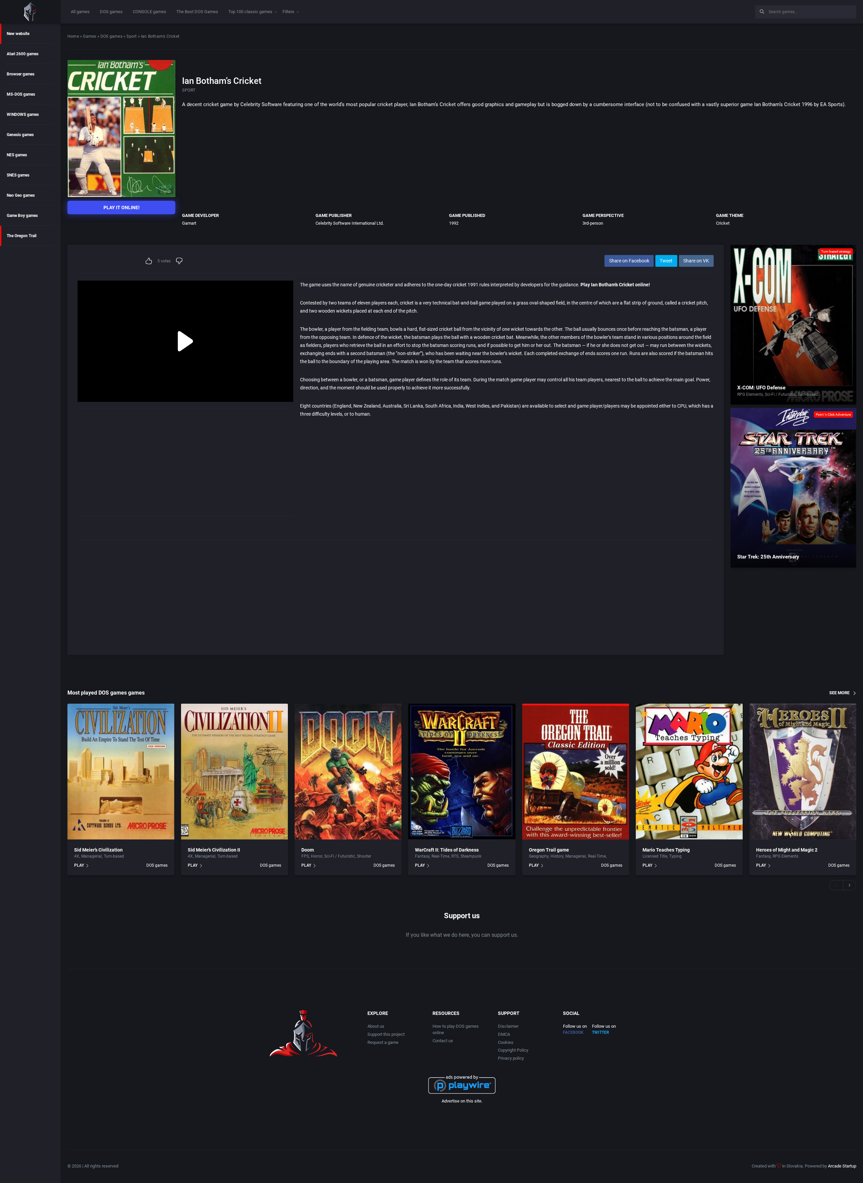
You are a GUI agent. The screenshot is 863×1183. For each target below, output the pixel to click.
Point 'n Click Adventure (833, 414)
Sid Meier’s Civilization (98, 850)
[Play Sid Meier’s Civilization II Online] (234, 772)
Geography (538, 856)
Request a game (382, 1042)
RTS (454, 856)
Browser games (20, 74)
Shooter (364, 856)
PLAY (79, 865)
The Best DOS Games (197, 11)
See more (839, 692)
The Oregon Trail (21, 235)
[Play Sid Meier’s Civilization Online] (120, 772)
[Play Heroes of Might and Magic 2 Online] (802, 772)
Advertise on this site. (462, 1101)
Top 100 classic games (250, 11)
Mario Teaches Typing (666, 850)
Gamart (189, 223)
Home (73, 36)
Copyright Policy (513, 1050)
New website (18, 33)
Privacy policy (511, 1058)
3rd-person (593, 223)
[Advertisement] (694, 10)
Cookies (505, 1042)
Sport (131, 36)
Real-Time (440, 856)
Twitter (600, 1032)
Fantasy (422, 856)
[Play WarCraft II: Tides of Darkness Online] (461, 772)
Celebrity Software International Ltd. (350, 223)
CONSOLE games (149, 11)
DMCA (504, 1034)
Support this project (386, 1034)
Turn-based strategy (836, 251)
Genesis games (20, 134)
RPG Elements (750, 394)
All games (80, 11)
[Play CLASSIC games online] (30, 12)
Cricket (723, 223)
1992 (453, 223)
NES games (17, 155)
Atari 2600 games (22, 54)
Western (615, 856)
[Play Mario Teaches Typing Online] (689, 772)
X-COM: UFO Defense (761, 388)
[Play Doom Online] (348, 772)
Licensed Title (655, 856)
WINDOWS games (23, 114)
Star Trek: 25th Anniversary (768, 557)
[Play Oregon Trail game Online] (575, 772)
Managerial (91, 856)
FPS (305, 856)
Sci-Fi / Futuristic (780, 394)
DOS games (111, 11)
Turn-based (808, 394)
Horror (316, 856)
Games (89, 36)
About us (375, 1026)
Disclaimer (508, 1026)
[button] (836, 885)
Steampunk (470, 856)
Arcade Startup (842, 1166)
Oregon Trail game (549, 850)
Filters (288, 11)
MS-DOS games (21, 94)
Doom (307, 850)
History (556, 856)
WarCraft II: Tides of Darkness (447, 850)
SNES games (18, 175)
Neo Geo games (21, 195)
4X (76, 856)
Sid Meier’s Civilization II (214, 850)
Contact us (443, 1040)
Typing (675, 856)
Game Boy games (22, 215)
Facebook (573, 1032)
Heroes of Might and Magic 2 (786, 850)
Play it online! (121, 207)
